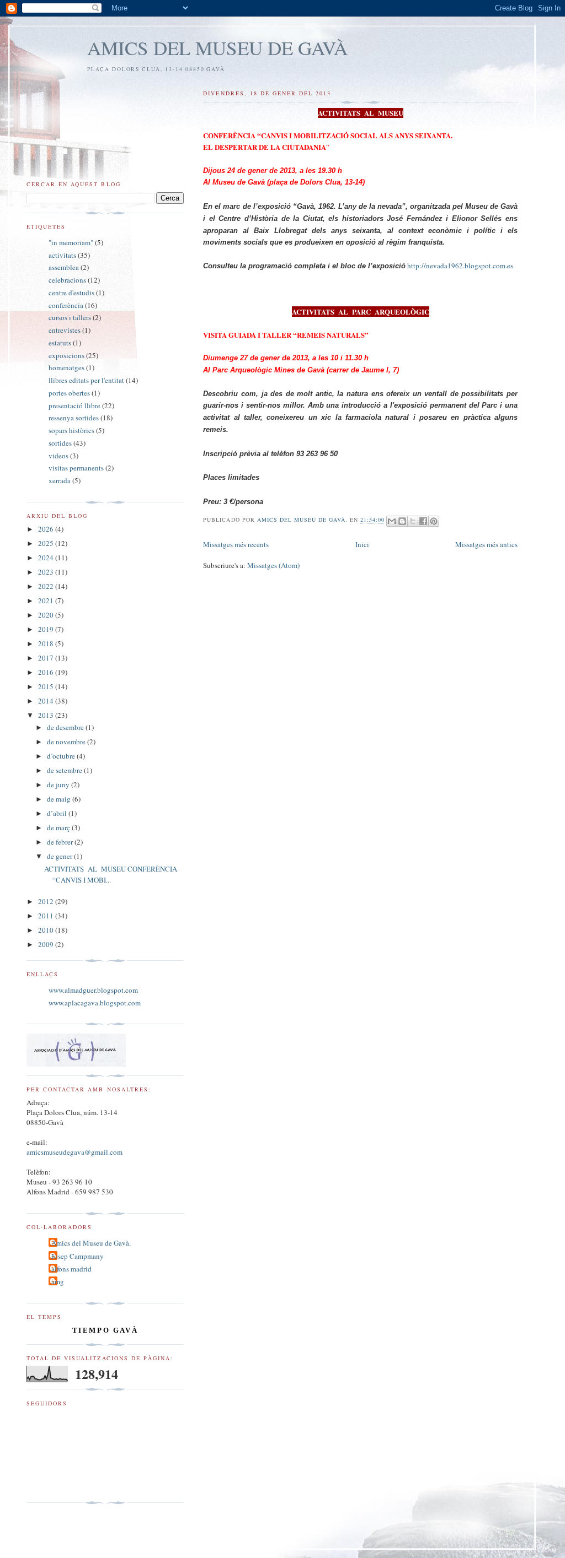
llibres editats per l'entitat (86, 380)
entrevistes (65, 330)
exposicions (66, 355)
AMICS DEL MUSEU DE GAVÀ (217, 48)
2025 (46, 543)
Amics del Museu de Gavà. (91, 1243)
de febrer (60, 842)
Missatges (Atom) (273, 565)
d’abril (57, 813)
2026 (46, 529)
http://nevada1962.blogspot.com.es (460, 266)
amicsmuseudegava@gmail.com (74, 1152)
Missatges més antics (486, 544)
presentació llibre (74, 405)
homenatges (66, 367)
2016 (46, 672)
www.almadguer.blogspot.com (93, 990)
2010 (46, 930)
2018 (46, 643)
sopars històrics (71, 430)
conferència (66, 305)
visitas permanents (76, 468)
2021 (46, 600)
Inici (362, 544)
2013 (46, 715)
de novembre (67, 741)
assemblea (64, 267)
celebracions (67, 280)
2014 (46, 701)
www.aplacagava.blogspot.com (95, 1003)
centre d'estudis (71, 292)
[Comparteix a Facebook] (423, 521)
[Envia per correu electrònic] (391, 521)
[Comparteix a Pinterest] (433, 521)
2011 (46, 916)
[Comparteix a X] (412, 521)
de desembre (66, 727)
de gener (60, 856)
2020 (46, 615)
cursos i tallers (70, 317)
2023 (46, 572)
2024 (46, 557)
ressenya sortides (74, 418)
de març (59, 827)
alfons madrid (71, 1269)
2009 (46, 944)
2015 (46, 686)
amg (57, 1281)
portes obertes (69, 393)
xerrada (60, 480)
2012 (46, 901)
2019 (46, 629)
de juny (59, 784)
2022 (46, 586)
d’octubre (62, 756)
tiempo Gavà (105, 1330)
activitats (62, 255)
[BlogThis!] (402, 521)
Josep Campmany (77, 1256)
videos (58, 456)
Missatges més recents (236, 544)
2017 (46, 658)
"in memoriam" (71, 242)
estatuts (60, 343)
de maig (59, 799)
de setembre (65, 770)
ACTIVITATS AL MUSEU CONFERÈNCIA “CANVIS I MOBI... (110, 874)
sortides (60, 443)
